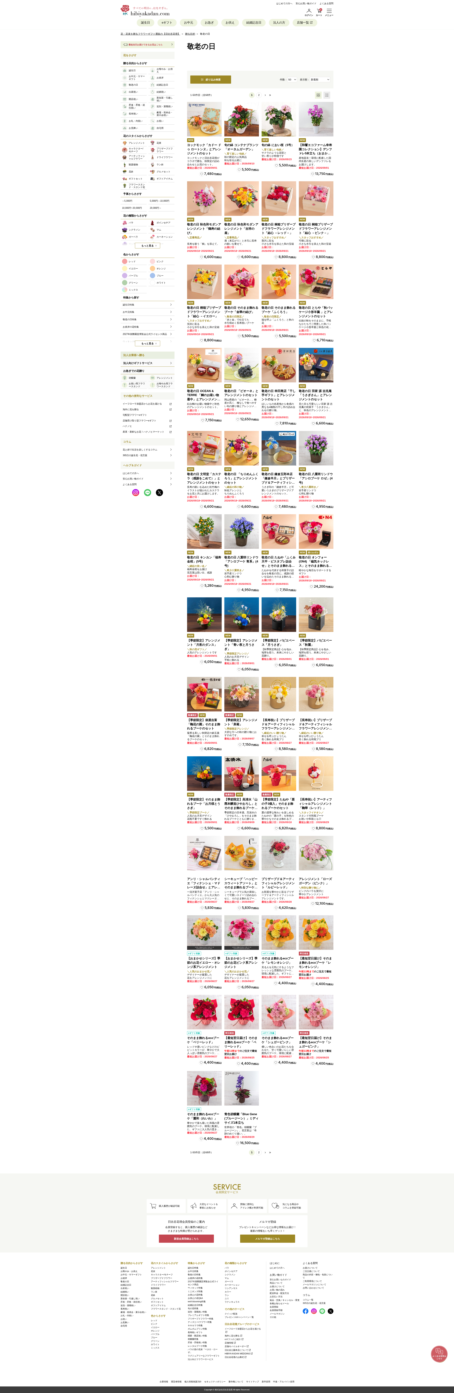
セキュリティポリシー (215, 1381)
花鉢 (153, 1295)
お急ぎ (209, 22)
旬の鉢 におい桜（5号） (278, 145)
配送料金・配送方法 (279, 1293)
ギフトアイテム (158, 1305)
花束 (153, 1271)
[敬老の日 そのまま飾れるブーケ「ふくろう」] (279, 282)
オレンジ (155, 1331)
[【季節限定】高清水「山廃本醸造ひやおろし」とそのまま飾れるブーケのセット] (241, 773)
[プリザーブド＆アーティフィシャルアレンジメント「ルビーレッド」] (279, 853)
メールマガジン (277, 1314)
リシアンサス (231, 1288)
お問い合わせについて (313, 1288)
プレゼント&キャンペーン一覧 (239, 1317)
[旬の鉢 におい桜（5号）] (279, 119)
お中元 (188, 22)
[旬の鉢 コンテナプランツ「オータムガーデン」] (241, 119)
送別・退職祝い (128, 1305)
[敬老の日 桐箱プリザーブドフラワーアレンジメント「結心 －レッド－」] (279, 198)
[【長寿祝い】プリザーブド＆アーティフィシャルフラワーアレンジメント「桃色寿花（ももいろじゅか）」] (316, 694)
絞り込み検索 (213, 79)
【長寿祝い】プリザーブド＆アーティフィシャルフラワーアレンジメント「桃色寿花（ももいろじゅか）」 (315, 728)
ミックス (155, 1348)
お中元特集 (193, 1271)
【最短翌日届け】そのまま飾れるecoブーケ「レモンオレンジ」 (315, 963)
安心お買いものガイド (280, 1280)
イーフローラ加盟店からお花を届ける (142, 403)
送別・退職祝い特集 (197, 1312)
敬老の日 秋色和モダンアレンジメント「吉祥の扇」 (241, 229)
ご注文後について (311, 1271)
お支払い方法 (276, 1297)
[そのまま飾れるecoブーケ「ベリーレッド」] (204, 1012)
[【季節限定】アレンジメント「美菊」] (241, 694)
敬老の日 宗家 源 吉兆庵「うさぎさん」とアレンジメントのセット (315, 395)
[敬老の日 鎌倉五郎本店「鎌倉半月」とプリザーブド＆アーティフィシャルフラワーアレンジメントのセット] (279, 448)
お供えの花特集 (195, 1295)
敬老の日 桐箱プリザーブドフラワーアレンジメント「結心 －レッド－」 (279, 229)
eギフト (167, 22)
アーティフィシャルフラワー (165, 1281)
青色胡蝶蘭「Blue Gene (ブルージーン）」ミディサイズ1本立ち (241, 1118)
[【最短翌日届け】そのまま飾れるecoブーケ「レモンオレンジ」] (316, 932)
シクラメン (230, 1275)
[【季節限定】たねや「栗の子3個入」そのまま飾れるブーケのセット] (279, 773)
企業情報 (164, 1381)
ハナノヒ (127, 426)
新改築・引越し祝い (130, 1298)
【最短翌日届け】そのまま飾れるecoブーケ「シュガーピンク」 (315, 1042)
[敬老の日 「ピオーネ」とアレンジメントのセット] (241, 365)
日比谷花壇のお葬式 (234, 1357)
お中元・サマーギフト (131, 1275)
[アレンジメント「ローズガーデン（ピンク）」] (316, 853)
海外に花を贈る (131, 409)
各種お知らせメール (279, 1303)
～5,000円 (127, 201)
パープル (155, 1334)
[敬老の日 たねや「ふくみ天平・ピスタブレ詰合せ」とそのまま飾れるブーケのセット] (279, 531)
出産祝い (125, 1288)
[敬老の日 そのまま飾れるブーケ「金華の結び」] (241, 282)
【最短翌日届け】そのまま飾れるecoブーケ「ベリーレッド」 (241, 1042)
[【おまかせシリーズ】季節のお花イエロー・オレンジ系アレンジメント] (204, 932)
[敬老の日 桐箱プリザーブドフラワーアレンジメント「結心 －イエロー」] (204, 282)
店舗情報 (229, 1343)
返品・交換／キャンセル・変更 (285, 1300)
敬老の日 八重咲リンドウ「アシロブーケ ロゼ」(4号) (316, 478)
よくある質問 (326, 3)
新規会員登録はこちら (186, 1238)
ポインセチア (231, 1271)
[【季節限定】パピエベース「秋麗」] (316, 614)
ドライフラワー (158, 1285)
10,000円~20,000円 (132, 208)
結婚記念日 (253, 22)
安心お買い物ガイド (306, 3)
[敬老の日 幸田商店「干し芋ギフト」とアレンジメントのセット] (279, 365)
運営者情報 (176, 1381)
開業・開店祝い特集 (197, 1336)
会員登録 (274, 1307)
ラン (227, 1295)
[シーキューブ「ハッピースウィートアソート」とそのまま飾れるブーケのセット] (241, 853)
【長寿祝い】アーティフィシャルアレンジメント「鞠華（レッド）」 (315, 804)
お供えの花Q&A (195, 1298)
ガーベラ (229, 1281)
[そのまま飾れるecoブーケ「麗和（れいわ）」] (204, 1088)
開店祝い (125, 1295)
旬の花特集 (193, 1308)
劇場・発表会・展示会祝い (133, 1312)
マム (227, 1278)
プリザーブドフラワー (161, 1278)
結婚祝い (125, 1292)
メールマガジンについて (314, 1284)
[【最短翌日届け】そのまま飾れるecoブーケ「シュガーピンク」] (316, 1012)
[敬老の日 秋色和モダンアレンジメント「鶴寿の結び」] (204, 198)
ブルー (154, 1337)
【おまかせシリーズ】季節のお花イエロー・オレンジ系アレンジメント (203, 963)
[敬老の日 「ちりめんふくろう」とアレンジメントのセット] (241, 448)
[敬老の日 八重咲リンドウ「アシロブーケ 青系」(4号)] (241, 531)
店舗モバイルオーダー (235, 1346)
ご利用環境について (312, 1281)
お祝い (124, 1319)
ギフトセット (157, 1302)
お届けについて (277, 1286)
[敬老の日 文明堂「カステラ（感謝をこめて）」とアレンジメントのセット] (204, 448)
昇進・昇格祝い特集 (197, 1342)
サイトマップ (252, 1381)
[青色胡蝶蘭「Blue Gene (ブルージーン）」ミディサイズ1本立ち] (241, 1088)
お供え (230, 22)
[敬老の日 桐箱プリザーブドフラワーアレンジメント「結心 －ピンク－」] (316, 198)
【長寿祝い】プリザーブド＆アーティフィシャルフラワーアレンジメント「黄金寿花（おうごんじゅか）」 (278, 728)
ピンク (154, 1324)
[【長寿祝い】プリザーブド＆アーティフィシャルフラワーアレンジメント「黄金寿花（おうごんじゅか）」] (279, 694)
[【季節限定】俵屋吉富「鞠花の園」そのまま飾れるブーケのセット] (204, 694)
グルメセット (157, 1298)
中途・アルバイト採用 (283, 1381)
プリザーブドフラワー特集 (200, 1319)
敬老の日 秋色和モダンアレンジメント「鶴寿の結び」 (204, 229)
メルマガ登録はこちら (267, 1238)
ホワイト (155, 1344)
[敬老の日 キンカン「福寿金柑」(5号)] (204, 531)
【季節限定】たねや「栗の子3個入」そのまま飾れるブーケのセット (278, 804)
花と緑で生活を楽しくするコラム (140, 449)
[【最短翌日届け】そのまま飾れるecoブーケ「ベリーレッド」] (241, 1012)
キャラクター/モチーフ (162, 1275)
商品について (276, 1283)
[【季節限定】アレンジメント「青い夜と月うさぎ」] (241, 614)
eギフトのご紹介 (233, 1339)
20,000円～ (155, 208)
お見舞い (125, 1322)
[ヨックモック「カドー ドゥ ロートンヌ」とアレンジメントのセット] (204, 119)
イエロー (155, 1327)
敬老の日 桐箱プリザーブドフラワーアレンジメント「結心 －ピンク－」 (316, 229)
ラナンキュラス (232, 1302)
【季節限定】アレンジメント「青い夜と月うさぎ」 (241, 645)
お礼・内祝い (127, 1315)
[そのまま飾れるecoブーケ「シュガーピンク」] (279, 1012)
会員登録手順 (276, 1310)
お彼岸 (124, 1278)
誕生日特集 (193, 1268)
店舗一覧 (303, 22)
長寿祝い (125, 1309)
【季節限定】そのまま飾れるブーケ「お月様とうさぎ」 (203, 804)
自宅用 (124, 1326)
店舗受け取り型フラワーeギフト (139, 420)
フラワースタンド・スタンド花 (166, 1309)
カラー (228, 1292)
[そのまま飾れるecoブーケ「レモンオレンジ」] (279, 932)
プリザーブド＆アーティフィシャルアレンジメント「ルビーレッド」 (278, 883)
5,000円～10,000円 (159, 201)
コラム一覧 (308, 1300)
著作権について (235, 1381)
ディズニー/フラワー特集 (200, 1322)
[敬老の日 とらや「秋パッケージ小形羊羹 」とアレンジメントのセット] (316, 282)
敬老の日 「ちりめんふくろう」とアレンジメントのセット (241, 478)
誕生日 (145, 22)
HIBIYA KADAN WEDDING (237, 1354)
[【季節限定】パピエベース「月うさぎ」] (279, 614)
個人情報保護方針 (192, 1381)
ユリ (227, 1298)
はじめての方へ (284, 3)
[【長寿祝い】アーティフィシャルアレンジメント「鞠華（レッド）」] (316, 773)
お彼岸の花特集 (195, 1278)
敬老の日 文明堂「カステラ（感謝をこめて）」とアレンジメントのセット (204, 478)
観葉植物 (155, 1288)
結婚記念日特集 (195, 1305)
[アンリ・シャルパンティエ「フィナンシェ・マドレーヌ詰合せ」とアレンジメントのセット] (204, 853)
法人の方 (279, 22)
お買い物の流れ (277, 1290)
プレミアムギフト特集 (198, 1315)
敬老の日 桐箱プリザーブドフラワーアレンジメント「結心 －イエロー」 (204, 312)
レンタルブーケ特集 (197, 1346)
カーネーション (232, 1285)
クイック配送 (231, 1314)
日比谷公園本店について (236, 1350)
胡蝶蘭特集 (193, 1339)
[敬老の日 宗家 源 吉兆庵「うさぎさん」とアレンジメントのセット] (316, 365)
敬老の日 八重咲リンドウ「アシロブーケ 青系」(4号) (241, 562)
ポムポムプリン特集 (197, 1329)
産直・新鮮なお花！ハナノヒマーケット (143, 431)
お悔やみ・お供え (129, 1271)
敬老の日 (125, 1281)
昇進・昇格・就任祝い (131, 1302)
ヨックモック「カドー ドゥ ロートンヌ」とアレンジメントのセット (204, 149)
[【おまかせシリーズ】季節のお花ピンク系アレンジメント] (241, 932)
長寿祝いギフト (195, 1332)
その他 (273, 1317)
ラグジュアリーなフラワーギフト (204, 1356)
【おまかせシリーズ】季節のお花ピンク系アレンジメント (241, 963)
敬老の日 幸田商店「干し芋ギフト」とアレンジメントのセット (279, 395)
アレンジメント (158, 1268)
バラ (227, 1268)
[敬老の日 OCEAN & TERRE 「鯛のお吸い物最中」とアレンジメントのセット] (204, 365)
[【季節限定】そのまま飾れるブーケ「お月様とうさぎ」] (204, 773)
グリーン (155, 1341)
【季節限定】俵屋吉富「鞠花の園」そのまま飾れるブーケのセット (203, 724)
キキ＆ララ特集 (195, 1325)
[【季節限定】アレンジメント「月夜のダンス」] (204, 614)
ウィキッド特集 (195, 1288)
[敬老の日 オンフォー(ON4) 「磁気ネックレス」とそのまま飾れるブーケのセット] (316, 531)
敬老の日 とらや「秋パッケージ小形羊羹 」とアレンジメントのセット (316, 312)
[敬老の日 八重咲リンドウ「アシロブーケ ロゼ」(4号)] (316, 448)
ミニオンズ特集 (195, 1291)
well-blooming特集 (197, 1301)
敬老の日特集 (194, 1275)
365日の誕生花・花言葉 (135, 455)
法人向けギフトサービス (138, 363)
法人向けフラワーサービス (200, 1359)
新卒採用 (266, 1381)
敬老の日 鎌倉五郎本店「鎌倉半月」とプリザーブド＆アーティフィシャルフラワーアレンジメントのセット (278, 482)
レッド (154, 1320)
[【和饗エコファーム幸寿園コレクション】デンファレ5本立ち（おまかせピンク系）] (316, 119)
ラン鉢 (154, 1292)
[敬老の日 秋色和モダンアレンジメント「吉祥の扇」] (241, 198)
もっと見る (147, 245)
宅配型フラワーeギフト (135, 415)
